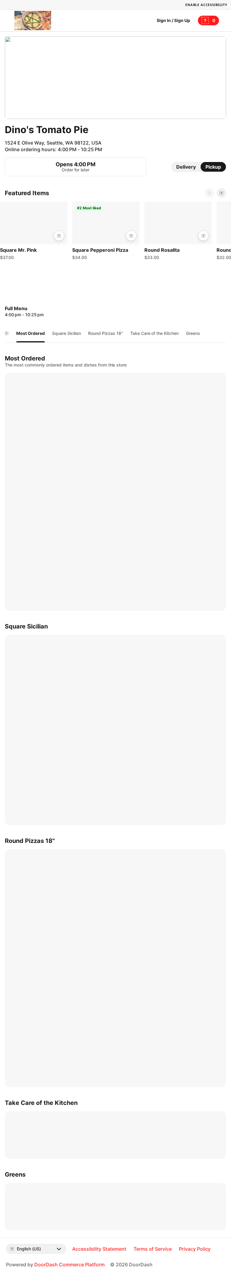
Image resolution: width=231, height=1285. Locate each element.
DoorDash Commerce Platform (69, 1265)
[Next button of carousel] (221, 193)
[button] (33, 232)
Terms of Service (153, 1249)
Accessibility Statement (99, 1249)
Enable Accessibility (206, 4)
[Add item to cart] (59, 236)
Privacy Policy (195, 1249)
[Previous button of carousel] (209, 193)
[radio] (186, 167)
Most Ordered (30, 333)
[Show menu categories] (6, 333)
